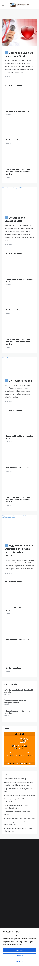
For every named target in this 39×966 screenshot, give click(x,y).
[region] (19, 947)
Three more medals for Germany (15, 779)
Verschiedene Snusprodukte (17, 111)
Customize (19, 956)
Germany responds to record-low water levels (19, 818)
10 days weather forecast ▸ (19, 763)
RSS (7, 774)
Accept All (19, 950)
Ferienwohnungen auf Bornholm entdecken (17, 712)
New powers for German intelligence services (19, 795)
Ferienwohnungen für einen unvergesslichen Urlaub (15, 701)
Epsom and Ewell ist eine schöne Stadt (19, 54)
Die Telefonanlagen (14, 140)
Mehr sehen (9, 77)
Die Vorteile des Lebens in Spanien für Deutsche (19, 691)
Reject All (19, 961)
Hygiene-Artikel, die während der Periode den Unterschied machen (18, 171)
